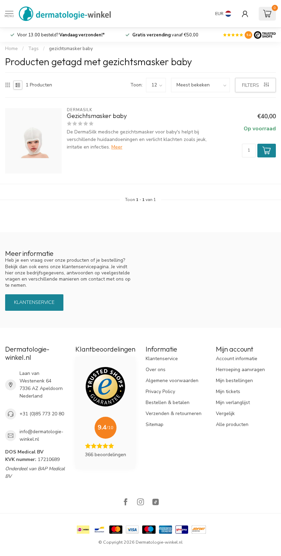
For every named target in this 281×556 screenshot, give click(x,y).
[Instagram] (140, 502)
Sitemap (154, 424)
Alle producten (232, 424)
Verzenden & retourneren (173, 413)
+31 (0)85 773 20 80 (42, 414)
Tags (33, 49)
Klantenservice (34, 302)
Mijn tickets (228, 391)
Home (11, 49)
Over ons (156, 369)
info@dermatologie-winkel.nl (41, 435)
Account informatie (236, 358)
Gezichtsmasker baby (97, 116)
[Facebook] (125, 502)
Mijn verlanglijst (233, 402)
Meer (116, 147)
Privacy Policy (160, 391)
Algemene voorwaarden (172, 380)
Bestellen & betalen (168, 402)
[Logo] (265, 35)
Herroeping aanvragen (240, 369)
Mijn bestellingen (234, 380)
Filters (251, 85)
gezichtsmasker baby (71, 49)
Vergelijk (225, 413)
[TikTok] (155, 502)
